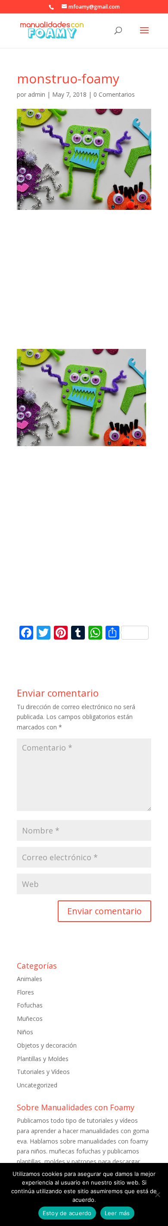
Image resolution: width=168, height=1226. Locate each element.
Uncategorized (37, 1085)
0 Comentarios (114, 94)
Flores (25, 992)
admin (36, 94)
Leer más (117, 1213)
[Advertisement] (84, 287)
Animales (29, 979)
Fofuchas (30, 1005)
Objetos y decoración (47, 1045)
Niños (25, 1032)
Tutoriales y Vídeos (43, 1072)
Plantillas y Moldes (42, 1059)
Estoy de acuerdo (67, 1213)
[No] (157, 1194)
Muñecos (30, 1018)
